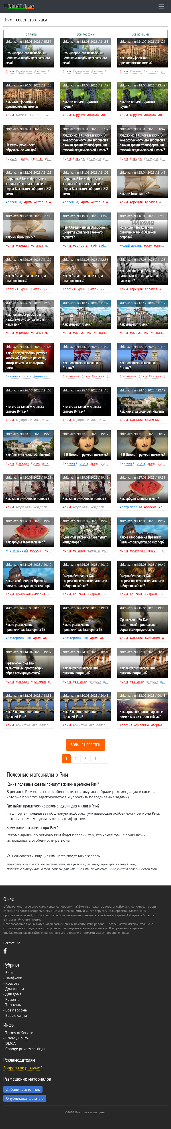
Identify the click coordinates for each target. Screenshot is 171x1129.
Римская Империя (46, 463)
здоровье (25, 71)
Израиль (96, 594)
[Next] (104, 758)
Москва (107, 463)
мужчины (25, 507)
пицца (96, 681)
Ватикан (81, 681)
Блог (9, 972)
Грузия (80, 115)
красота (95, 158)
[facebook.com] (5, 951)
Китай (37, 289)
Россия (13, 158)
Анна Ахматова (46, 376)
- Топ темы (12, 1004)
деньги (94, 550)
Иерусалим (83, 332)
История (152, 71)
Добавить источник (23, 1089)
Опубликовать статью (24, 1098)
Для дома (13, 994)
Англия (161, 245)
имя (165, 71)
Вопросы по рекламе (21, 1067)
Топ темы (30, 34)
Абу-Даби (99, 245)
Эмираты (81, 245)
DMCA (10, 1043)
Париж (94, 115)
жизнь (41, 71)
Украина (142, 725)
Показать (9, 943)
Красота (12, 983)
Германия (72, 376)
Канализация (44, 725)
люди (40, 420)
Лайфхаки (13, 978)
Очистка (24, 725)
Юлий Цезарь (132, 245)
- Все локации (15, 1015)
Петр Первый (132, 507)
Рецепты (12, 999)
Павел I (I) (15, 202)
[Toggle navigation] (161, 6)
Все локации (140, 34)
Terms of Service (19, 1032)
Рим (11, 71)
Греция (137, 202)
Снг (49, 158)
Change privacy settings (25, 1048)
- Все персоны (15, 1010)
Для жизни (14, 988)
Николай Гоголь (19, 376)
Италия (41, 202)
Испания (102, 332)
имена (137, 71)
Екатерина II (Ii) (19, 638)
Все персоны (86, 34)
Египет (38, 158)
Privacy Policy (16, 1038)
